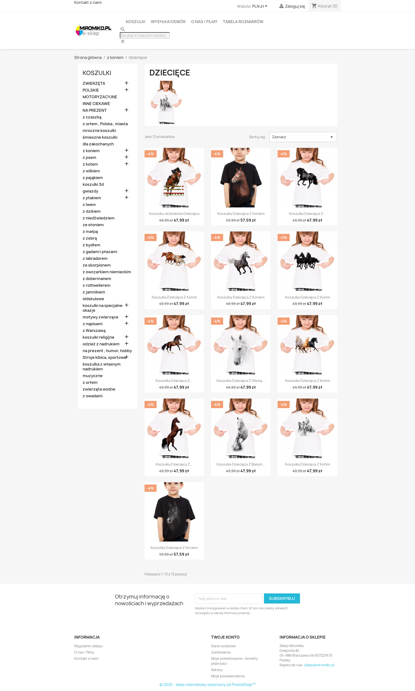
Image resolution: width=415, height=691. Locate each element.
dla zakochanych (98, 144)
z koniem (91, 150)
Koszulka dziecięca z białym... (241, 464)
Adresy (217, 669)
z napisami (93, 323)
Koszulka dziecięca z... (307, 213)
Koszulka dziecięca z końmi (174, 297)
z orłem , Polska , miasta (105, 123)
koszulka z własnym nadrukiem (102, 367)
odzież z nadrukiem (101, 344)
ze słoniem (93, 224)
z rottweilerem (96, 285)
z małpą (90, 231)
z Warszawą (94, 330)
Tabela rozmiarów (243, 21)
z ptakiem (92, 197)
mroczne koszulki (99, 130)
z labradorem (95, 258)
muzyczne (93, 375)
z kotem (90, 164)
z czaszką (92, 117)
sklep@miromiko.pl (319, 665)
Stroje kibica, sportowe (104, 357)
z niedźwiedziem (99, 218)
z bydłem (91, 245)
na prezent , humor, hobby (107, 350)
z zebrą (90, 238)
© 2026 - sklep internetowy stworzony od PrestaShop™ (207, 684)
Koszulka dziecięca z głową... (241, 380)
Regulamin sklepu (88, 646)
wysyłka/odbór (168, 21)
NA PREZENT (95, 110)
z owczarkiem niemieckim (107, 271)
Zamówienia (221, 652)
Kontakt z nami (86, 658)
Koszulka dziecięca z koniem (240, 213)
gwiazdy (90, 191)
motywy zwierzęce (100, 317)
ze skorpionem (97, 265)
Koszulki (135, 21)
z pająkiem (93, 177)
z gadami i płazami (100, 251)
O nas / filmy (204, 21)
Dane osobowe (223, 646)
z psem (89, 157)
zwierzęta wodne (99, 389)
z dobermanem (97, 278)
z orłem (90, 382)
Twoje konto (225, 637)
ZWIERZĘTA (94, 83)
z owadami (93, 395)
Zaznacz (303, 137)
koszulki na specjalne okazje (102, 308)
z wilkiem (91, 171)
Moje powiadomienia (227, 676)
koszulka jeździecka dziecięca (174, 213)
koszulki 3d (93, 184)
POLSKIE (91, 90)
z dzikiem (92, 211)
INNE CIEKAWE (96, 103)
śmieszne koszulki (100, 137)
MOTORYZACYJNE (100, 97)
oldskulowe (93, 298)
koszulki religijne (98, 337)
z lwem (89, 204)
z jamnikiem (94, 292)
